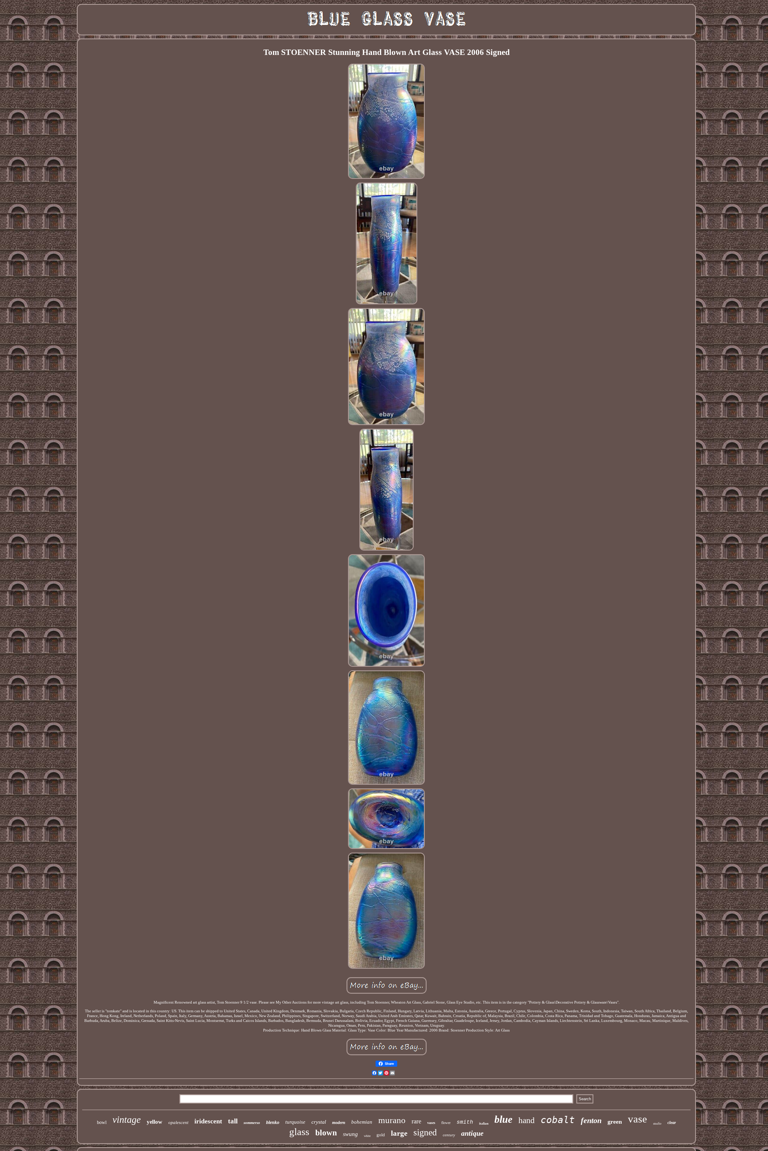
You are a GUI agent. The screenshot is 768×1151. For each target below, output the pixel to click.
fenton (591, 1120)
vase (637, 1119)
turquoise (295, 1122)
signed (425, 1132)
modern (338, 1122)
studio (657, 1123)
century (449, 1135)
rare (416, 1121)
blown (326, 1132)
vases (431, 1123)
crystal (318, 1122)
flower (446, 1123)
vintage (126, 1119)
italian (483, 1123)
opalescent (178, 1122)
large (399, 1133)
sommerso (252, 1122)
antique (472, 1133)
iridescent (208, 1121)
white (367, 1135)
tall (233, 1121)
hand (526, 1120)
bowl (101, 1122)
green (615, 1121)
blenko (272, 1122)
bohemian (361, 1122)
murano (392, 1120)
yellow (154, 1122)
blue (503, 1119)
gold (380, 1134)
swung (350, 1134)
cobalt (558, 1119)
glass (299, 1131)
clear (672, 1122)
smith (465, 1122)
